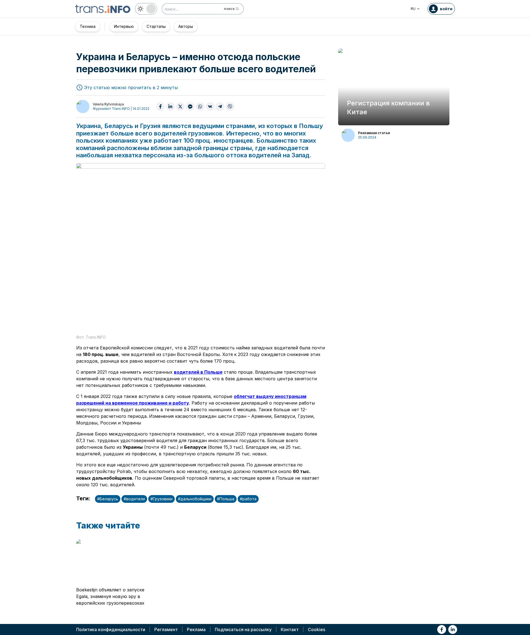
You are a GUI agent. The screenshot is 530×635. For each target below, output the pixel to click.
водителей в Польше (198, 372)
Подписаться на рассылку (243, 629)
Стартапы (156, 26)
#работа (248, 498)
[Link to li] (452, 629)
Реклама (196, 629)
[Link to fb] (441, 629)
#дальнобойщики (194, 498)
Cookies (316, 629)
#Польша (225, 498)
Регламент (166, 629)
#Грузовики (161, 498)
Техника (88, 26)
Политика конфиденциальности (110, 629)
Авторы (185, 26)
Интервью (124, 26)
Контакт (290, 629)
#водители (134, 498)
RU (413, 9)
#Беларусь (107, 498)
